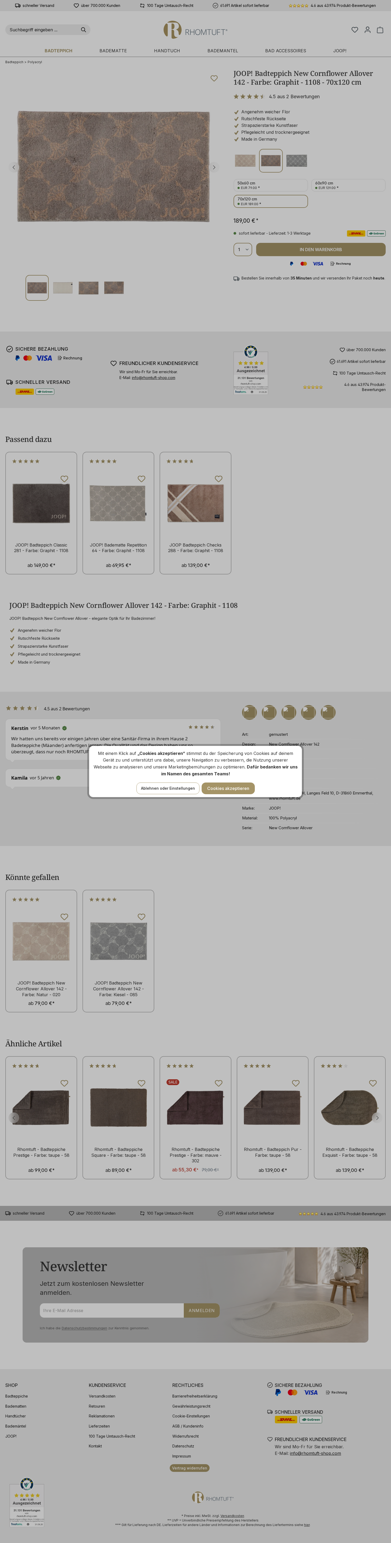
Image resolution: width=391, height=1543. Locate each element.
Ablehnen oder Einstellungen (168, 788)
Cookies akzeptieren (228, 788)
